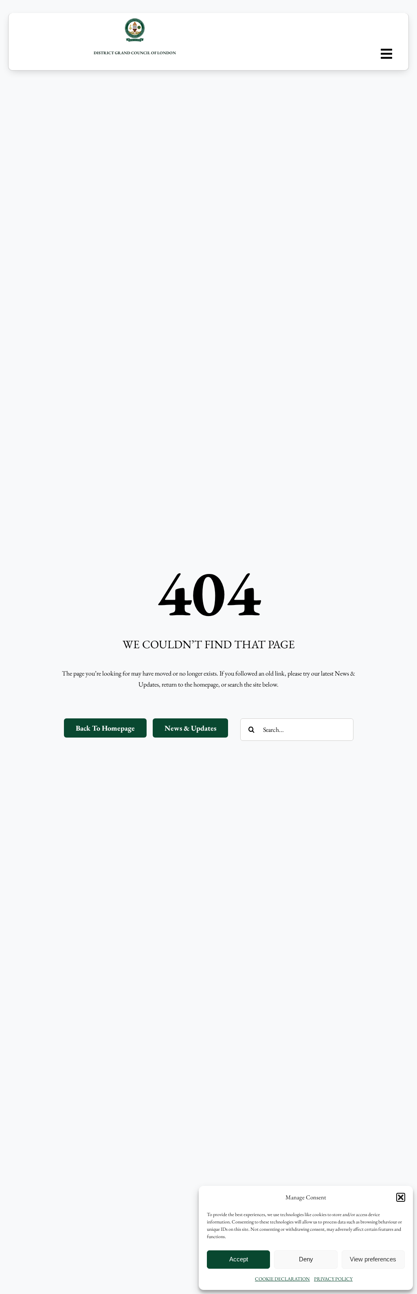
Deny (306, 1259)
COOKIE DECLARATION (282, 1279)
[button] (401, 1197)
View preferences (373, 1259)
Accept (238, 1259)
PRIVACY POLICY (333, 1279)
